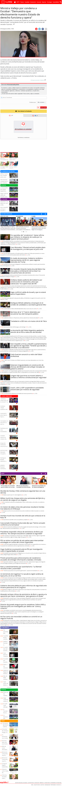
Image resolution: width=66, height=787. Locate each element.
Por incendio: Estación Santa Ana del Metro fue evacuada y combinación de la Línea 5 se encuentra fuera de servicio (27, 271)
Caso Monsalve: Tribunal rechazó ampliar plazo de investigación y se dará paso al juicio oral (27, 248)
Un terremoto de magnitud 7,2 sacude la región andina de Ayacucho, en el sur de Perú (21, 575)
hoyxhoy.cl (59, 784)
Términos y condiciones (44, 782)
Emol (32, 784)
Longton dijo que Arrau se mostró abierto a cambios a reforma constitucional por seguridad (28, 377)
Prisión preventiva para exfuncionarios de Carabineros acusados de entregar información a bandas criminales (20, 559)
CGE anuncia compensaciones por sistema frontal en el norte (4, 183)
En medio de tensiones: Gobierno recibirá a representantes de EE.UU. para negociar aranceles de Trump (26, 260)
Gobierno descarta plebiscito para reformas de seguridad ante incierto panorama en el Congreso (23, 586)
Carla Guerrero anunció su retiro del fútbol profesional (26, 355)
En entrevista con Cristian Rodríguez (5, 737)
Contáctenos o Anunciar (33, 782)
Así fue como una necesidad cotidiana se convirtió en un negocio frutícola (21, 617)
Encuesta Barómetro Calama (6, 725)
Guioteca (42, 784)
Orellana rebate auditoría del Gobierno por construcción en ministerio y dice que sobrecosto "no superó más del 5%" (26, 282)
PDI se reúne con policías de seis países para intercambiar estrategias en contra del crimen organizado (22, 541)
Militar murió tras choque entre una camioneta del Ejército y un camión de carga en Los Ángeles (22, 499)
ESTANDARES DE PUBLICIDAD (56, 782)
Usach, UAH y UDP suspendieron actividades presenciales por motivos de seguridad (27, 389)
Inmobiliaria (48, 784)
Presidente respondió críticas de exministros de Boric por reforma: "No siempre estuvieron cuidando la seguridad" (21, 533)
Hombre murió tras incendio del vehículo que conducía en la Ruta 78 (22, 517)
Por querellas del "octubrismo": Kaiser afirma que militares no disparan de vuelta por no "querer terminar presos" (27, 237)
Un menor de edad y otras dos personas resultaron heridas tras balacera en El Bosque (22, 508)
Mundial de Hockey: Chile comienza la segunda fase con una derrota (22, 492)
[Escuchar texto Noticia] (45, 80)
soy (18, 244)
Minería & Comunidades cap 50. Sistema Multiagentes (5, 755)
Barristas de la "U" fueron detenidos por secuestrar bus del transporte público (25, 313)
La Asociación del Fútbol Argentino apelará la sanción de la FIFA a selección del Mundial (27, 331)
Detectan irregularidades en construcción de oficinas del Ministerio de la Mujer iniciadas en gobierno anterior (27, 367)
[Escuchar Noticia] (14, 24)
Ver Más (9, 687)
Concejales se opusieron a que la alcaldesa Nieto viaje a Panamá (4, 425)
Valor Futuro (37, 784)
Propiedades (53, 784)
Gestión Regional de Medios (21, 782)
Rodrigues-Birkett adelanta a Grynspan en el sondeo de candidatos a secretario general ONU (28, 304)
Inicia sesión (26, 93)
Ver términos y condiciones (23, 137)
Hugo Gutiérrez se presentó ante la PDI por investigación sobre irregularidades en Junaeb (21, 550)
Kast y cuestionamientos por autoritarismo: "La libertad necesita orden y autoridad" (20, 568)
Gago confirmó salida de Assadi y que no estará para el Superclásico (4, 197)
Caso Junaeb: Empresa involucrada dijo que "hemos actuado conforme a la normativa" (22, 524)
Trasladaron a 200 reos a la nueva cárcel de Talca (28, 321)
